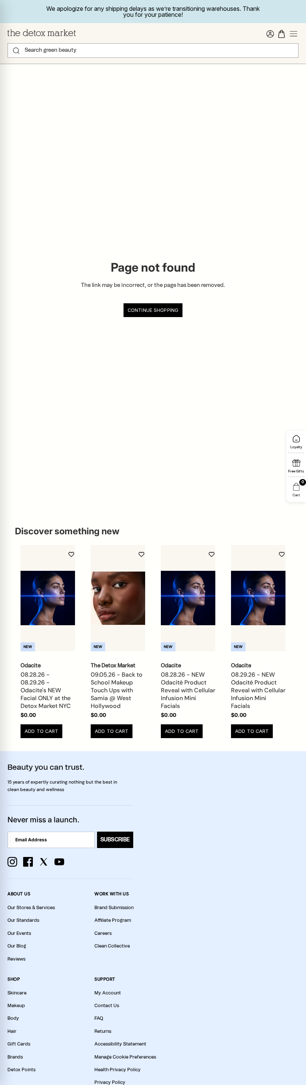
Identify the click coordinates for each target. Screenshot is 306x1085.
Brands (15, 1057)
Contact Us (106, 1005)
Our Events (19, 933)
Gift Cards (18, 1044)
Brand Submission (114, 907)
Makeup (16, 1005)
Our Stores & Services (31, 907)
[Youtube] (59, 862)
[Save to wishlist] (71, 554)
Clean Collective (112, 946)
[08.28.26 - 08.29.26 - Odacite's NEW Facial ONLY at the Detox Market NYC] (48, 598)
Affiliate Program (112, 920)
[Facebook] (28, 862)
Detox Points (21, 1069)
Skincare (16, 993)
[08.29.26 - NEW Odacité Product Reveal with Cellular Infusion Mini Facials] (258, 598)
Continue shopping (153, 310)
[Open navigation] (294, 34)
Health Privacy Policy (117, 1069)
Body (13, 1018)
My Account (107, 993)
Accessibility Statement (120, 1044)
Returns (102, 1031)
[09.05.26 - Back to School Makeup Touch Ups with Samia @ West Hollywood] (118, 598)
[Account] (270, 34)
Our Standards (23, 920)
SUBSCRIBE (115, 839)
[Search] (16, 51)
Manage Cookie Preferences (125, 1057)
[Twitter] (44, 862)
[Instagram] (12, 862)
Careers (103, 933)
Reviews (16, 959)
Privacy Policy (109, 1082)
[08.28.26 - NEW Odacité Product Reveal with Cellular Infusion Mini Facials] (188, 598)
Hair (11, 1031)
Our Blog (16, 946)
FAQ (98, 1018)
